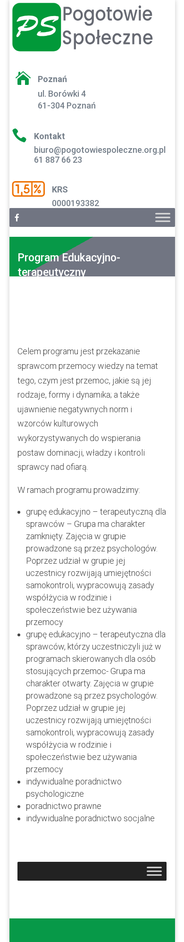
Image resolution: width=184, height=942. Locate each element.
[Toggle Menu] (162, 217)
